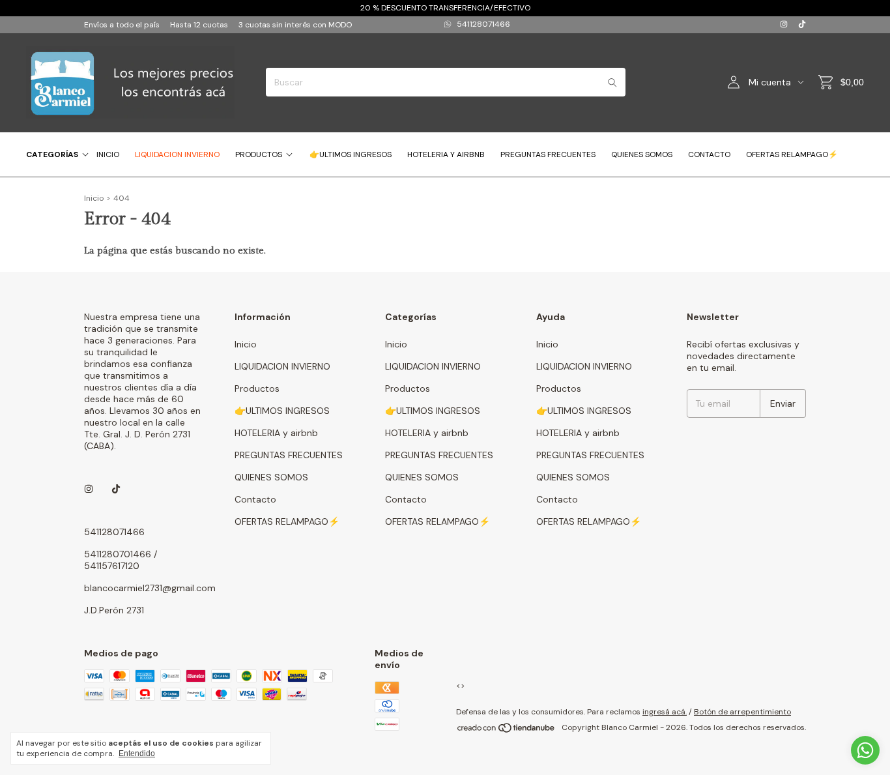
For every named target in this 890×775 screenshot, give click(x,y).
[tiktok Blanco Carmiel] (802, 25)
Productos (258, 154)
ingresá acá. (664, 712)
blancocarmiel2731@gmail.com (150, 588)
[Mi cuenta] (733, 82)
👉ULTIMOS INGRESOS (350, 154)
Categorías (52, 154)
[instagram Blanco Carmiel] (784, 25)
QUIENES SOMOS (641, 154)
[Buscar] (612, 82)
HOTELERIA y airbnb (446, 154)
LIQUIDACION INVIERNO (177, 154)
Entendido (137, 753)
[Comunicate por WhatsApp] (865, 750)
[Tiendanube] (506, 730)
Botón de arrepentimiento (742, 712)
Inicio (107, 154)
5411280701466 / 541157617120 (120, 560)
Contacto (709, 154)
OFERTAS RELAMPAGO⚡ (792, 154)
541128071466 (483, 24)
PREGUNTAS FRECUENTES (548, 154)
